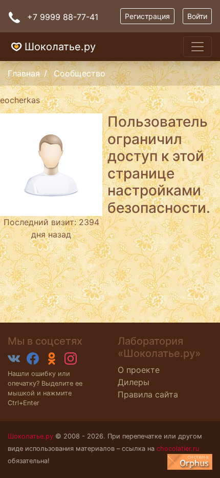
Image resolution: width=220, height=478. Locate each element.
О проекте (139, 370)
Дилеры (133, 382)
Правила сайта (148, 394)
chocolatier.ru (178, 448)
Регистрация (147, 16)
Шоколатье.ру (60, 47)
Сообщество (79, 73)
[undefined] (189, 462)
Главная (24, 73)
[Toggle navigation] (197, 46)
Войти (197, 16)
